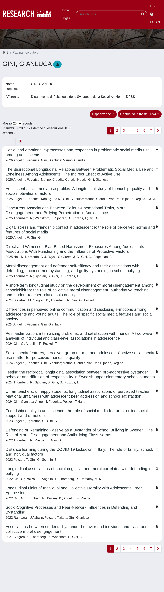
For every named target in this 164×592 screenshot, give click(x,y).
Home (64, 10)
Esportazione (102, 114)
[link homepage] (29, 14)
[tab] (11, 141)
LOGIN (155, 22)
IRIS (5, 52)
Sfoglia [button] (65, 18)
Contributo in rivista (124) (138, 114)
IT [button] (151, 6)
